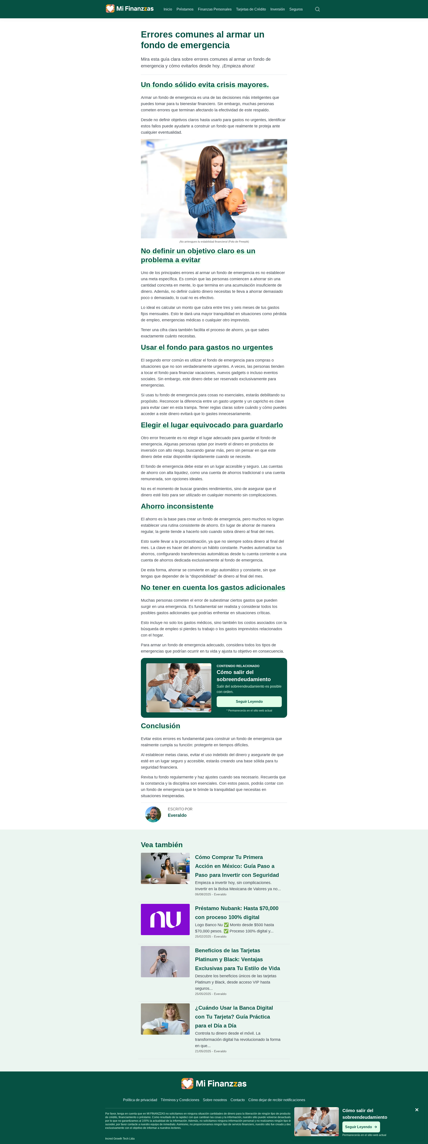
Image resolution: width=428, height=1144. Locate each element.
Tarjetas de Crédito (251, 9)
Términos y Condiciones (180, 1100)
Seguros (296, 9)
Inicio (168, 9)
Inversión (277, 9)
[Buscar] (317, 9)
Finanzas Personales (215, 9)
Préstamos (185, 9)
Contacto (237, 1100)
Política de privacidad (140, 1100)
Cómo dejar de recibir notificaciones (276, 1100)
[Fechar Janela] (417, 1110)
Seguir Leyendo (249, 701)
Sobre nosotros (215, 1100)
